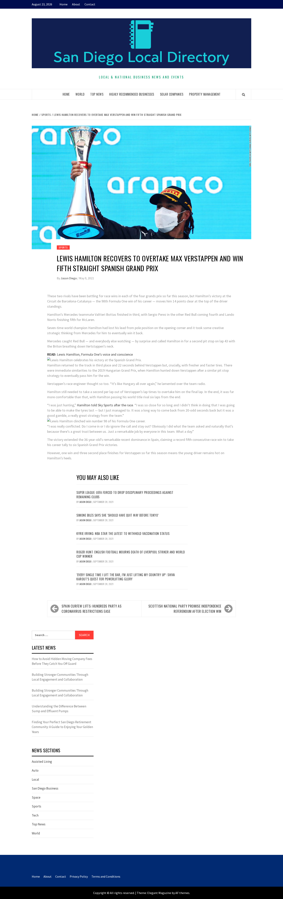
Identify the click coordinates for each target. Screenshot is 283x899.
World (80, 94)
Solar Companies (171, 94)
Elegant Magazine (159, 893)
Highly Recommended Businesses (131, 94)
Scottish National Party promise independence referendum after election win (184, 609)
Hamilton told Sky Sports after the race (105, 405)
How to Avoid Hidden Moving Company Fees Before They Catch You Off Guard (62, 661)
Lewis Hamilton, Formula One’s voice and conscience (90, 354)
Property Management (205, 94)
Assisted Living (42, 761)
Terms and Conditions (105, 876)
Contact (90, 4)
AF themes (182, 893)
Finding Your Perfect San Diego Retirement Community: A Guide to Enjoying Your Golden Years (62, 727)
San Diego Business (45, 788)
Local (35, 779)
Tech (35, 815)
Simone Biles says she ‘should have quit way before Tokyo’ (117, 515)
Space (36, 797)
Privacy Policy (79, 876)
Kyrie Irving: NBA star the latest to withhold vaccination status (122, 533)
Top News (96, 94)
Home (63, 4)
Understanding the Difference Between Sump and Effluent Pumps (59, 708)
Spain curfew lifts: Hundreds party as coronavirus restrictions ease (92, 609)
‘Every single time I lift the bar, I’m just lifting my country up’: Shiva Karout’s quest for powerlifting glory (125, 576)
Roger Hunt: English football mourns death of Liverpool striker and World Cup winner (130, 554)
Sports (63, 247)
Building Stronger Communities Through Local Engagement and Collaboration (60, 677)
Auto (35, 770)
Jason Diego (69, 278)
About (76, 4)
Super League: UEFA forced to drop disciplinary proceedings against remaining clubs (124, 494)
